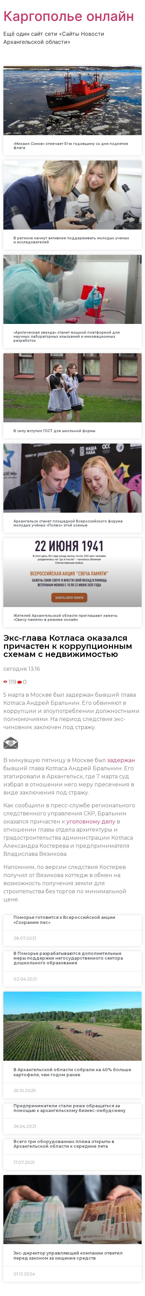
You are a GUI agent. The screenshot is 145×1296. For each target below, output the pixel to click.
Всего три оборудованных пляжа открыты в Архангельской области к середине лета (63, 1144)
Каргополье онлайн (68, 16)
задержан (121, 760)
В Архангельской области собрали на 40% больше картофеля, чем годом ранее (72, 1072)
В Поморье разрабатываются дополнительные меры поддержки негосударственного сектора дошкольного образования (68, 958)
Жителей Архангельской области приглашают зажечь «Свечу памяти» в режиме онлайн (65, 617)
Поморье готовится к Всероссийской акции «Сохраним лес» (64, 920)
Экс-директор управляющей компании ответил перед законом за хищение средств (68, 1255)
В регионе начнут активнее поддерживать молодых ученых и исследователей (71, 240)
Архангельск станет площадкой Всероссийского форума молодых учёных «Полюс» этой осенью (68, 523)
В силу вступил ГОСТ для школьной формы (54, 431)
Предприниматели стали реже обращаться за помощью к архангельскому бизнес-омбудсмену (69, 1108)
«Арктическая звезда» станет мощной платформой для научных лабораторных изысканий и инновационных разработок (66, 336)
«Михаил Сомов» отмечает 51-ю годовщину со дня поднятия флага (70, 146)
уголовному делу (90, 821)
